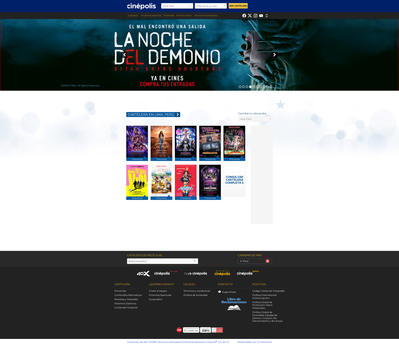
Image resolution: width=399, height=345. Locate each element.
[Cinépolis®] (141, 6)
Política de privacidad (195, 295)
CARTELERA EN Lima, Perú (151, 115)
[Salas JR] (248, 273)
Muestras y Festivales (126, 299)
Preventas (168, 15)
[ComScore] (191, 330)
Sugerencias (229, 292)
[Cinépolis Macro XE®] (165, 273)
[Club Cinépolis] (195, 273)
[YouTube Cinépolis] (261, 15)
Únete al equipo (158, 291)
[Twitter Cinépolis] (249, 15)
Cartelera (132, 15)
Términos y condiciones (196, 291)
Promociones (184, 15)
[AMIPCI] (205, 330)
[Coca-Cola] (179, 330)
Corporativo (155, 299)
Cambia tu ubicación (252, 113)
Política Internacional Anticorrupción (264, 296)
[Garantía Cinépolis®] (222, 273)
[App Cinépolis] (266, 15)
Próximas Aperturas (160, 295)
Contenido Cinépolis (125, 307)
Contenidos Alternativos (128, 295)
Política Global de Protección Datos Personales (262, 305)
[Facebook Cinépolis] (244, 15)
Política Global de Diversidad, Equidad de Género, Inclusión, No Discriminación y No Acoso (267, 316)
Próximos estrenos (151, 15)
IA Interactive (264, 342)
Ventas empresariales (205, 15)
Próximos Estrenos (125, 303)
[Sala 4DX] (143, 273)
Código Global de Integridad (268, 291)
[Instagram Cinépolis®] (255, 15)
